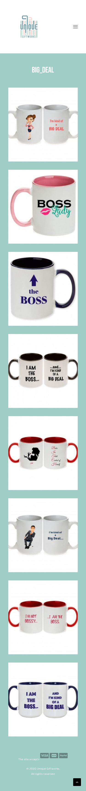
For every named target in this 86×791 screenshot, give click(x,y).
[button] (75, 26)
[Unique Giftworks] (43, 26)
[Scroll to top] (77, 782)
